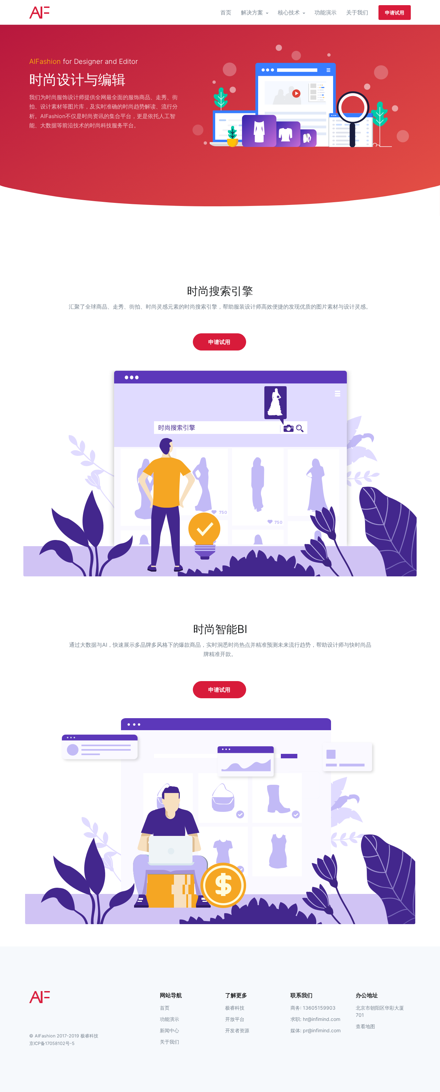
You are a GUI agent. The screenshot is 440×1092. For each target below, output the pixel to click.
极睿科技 (234, 1008)
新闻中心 (169, 1030)
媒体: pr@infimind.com (315, 1030)
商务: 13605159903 (313, 1008)
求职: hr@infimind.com (315, 1019)
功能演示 (326, 12)
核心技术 (289, 12)
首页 (225, 12)
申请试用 (394, 12)
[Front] (55, 13)
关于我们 (357, 12)
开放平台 (234, 1019)
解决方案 (253, 12)
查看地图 (365, 1026)
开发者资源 (237, 1030)
